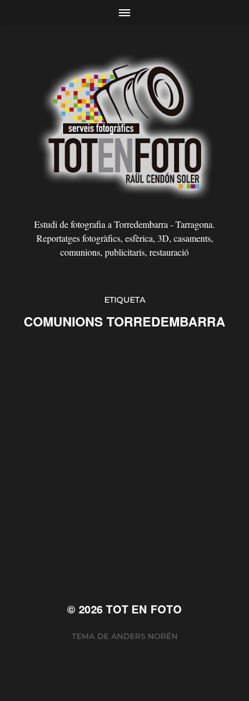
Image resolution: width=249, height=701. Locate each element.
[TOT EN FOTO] (125, 126)
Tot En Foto (144, 609)
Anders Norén (144, 636)
